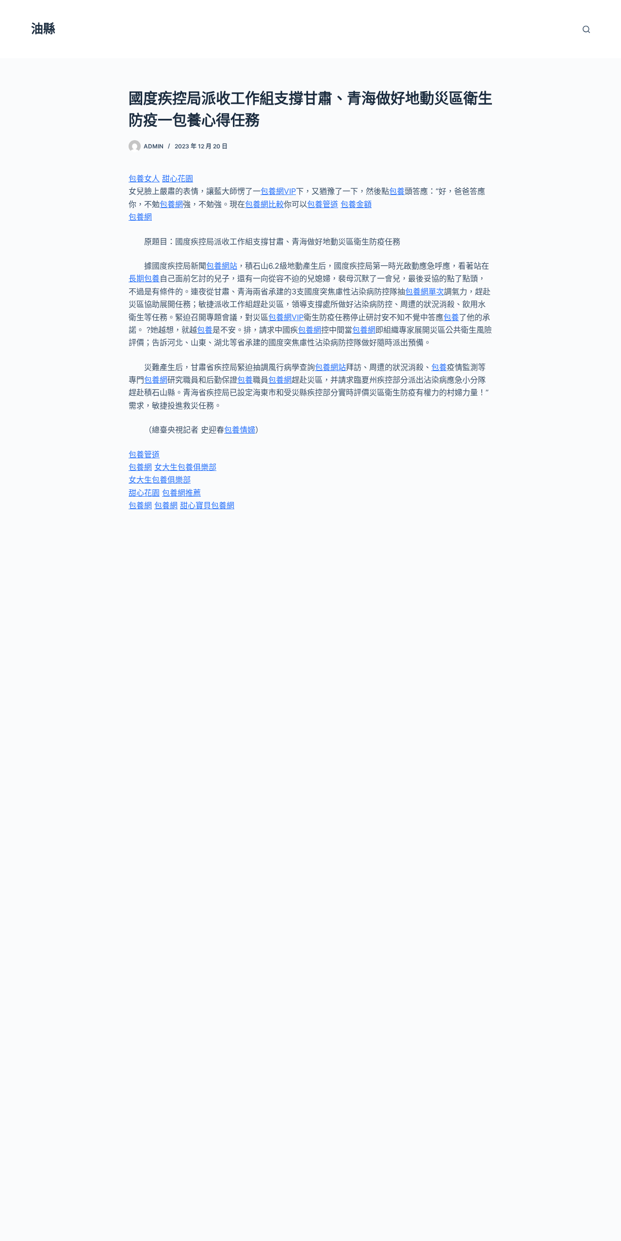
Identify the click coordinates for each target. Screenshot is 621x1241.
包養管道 (322, 204)
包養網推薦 (181, 493)
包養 (397, 191)
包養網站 (221, 266)
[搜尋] (586, 29)
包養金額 (356, 204)
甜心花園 (177, 178)
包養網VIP (278, 191)
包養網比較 (264, 204)
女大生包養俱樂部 (185, 467)
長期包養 (144, 278)
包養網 (171, 204)
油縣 (43, 28)
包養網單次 (424, 291)
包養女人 (144, 178)
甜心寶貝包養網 (207, 505)
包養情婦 (239, 430)
